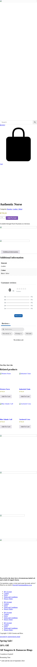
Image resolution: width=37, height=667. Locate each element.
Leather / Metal (17, 209)
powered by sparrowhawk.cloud (10, 636)
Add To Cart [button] (6, 396)
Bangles (9, 209)
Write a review (18, 315)
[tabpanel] (18, 344)
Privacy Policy (8, 599)
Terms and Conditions (11, 597)
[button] (18, 297)
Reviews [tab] (6, 323)
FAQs (6, 595)
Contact (6, 593)
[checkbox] (28, 333)
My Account (8, 592)
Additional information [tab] (10, 252)
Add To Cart (11, 218)
